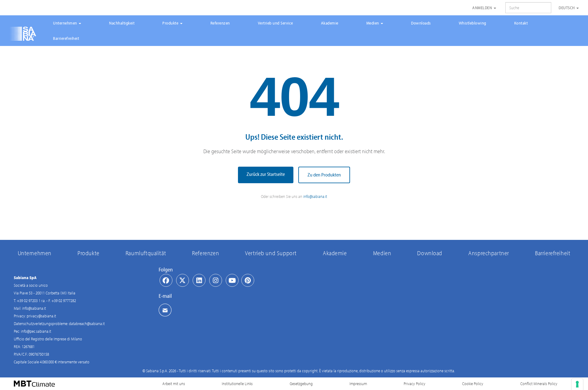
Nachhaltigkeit (121, 23)
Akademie (329, 23)
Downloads (421, 23)
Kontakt (521, 23)
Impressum (358, 383)
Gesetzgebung (301, 383)
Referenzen (220, 23)
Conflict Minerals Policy (538, 383)
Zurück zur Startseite (266, 174)
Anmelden (482, 7)
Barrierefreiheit (66, 38)
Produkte (170, 23)
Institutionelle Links (237, 383)
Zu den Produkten (324, 175)
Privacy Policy (414, 383)
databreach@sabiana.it (87, 323)
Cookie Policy (472, 383)
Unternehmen (65, 23)
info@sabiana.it (315, 196)
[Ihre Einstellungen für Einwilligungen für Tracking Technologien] (577, 384)
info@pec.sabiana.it (36, 331)
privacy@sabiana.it (41, 316)
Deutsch (567, 7)
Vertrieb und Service (275, 23)
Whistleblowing (472, 23)
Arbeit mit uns (173, 383)
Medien (373, 23)
